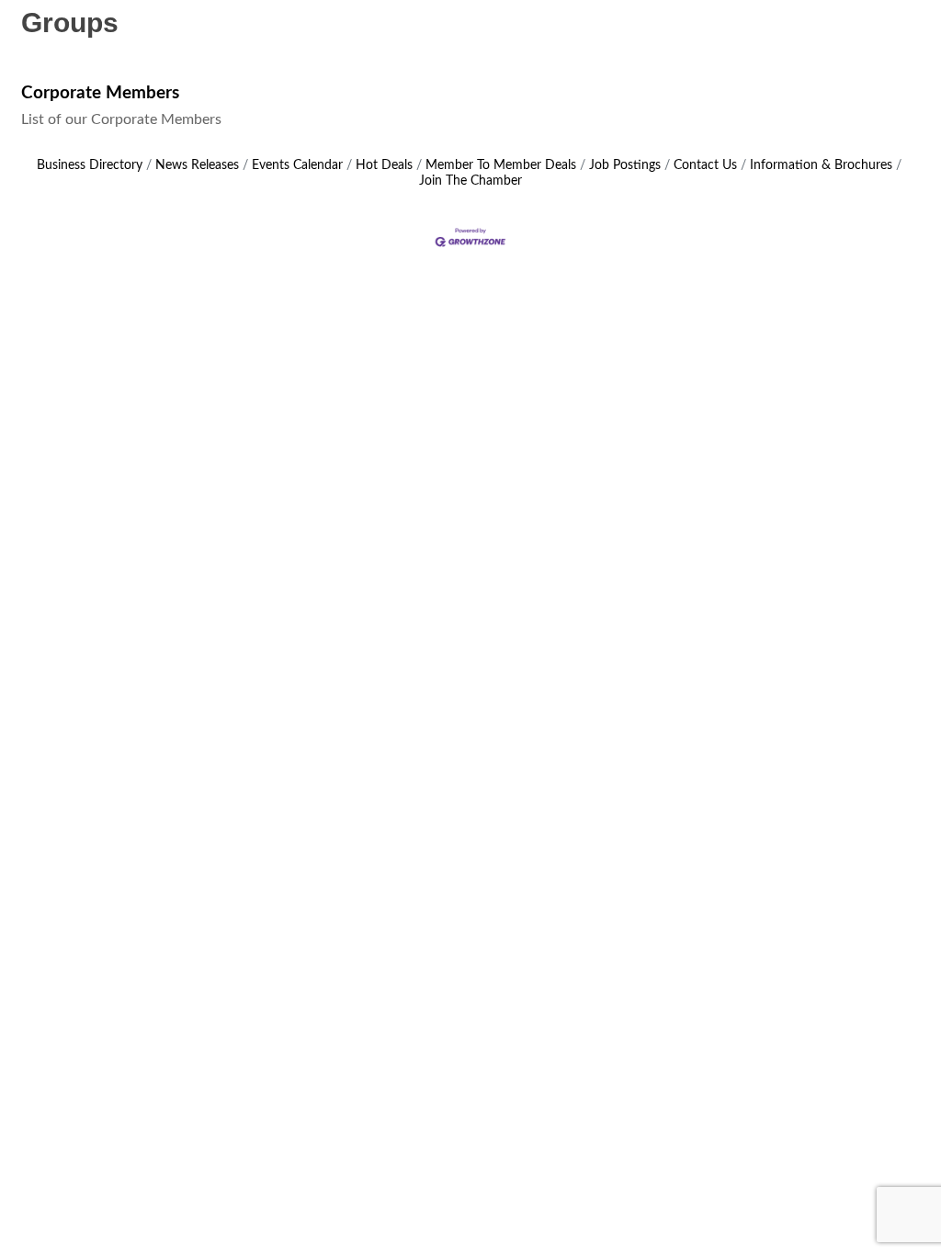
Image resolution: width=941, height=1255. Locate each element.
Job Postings (625, 165)
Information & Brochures (821, 165)
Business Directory (89, 165)
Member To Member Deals (500, 165)
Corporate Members (100, 93)
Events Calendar (297, 165)
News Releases (197, 165)
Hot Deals (384, 165)
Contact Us (705, 165)
